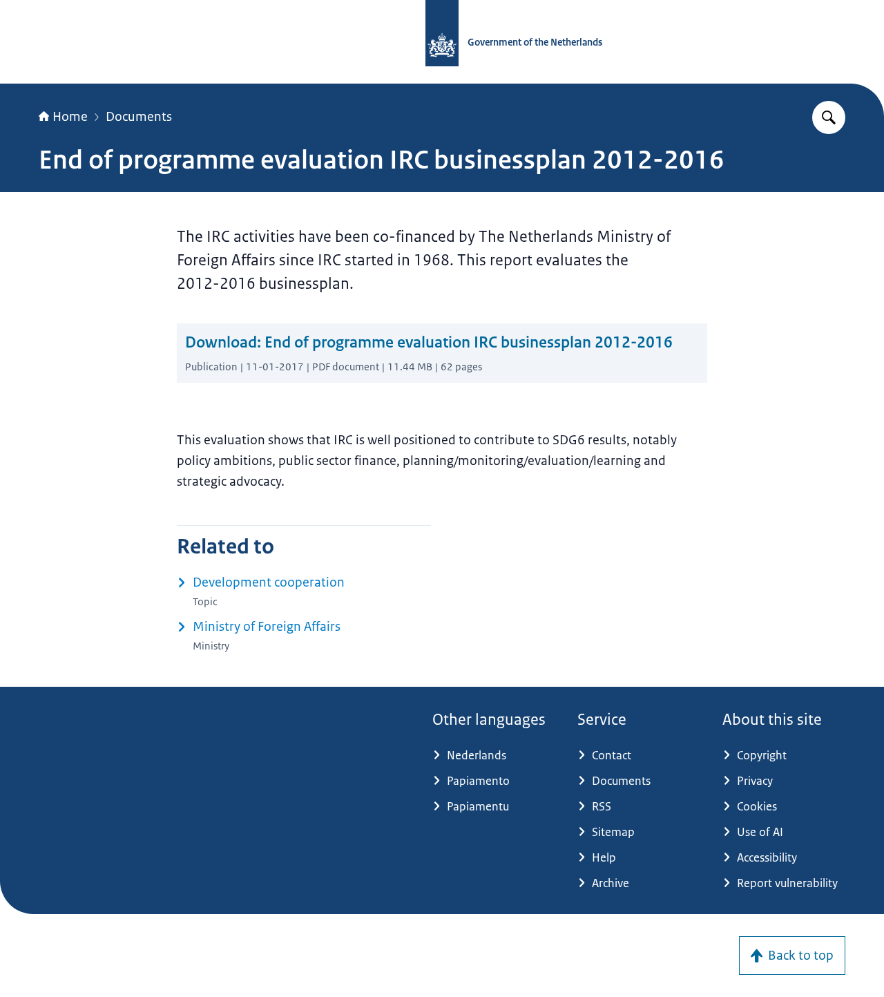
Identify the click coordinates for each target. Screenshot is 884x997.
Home (70, 116)
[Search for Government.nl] (828, 117)
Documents (139, 116)
